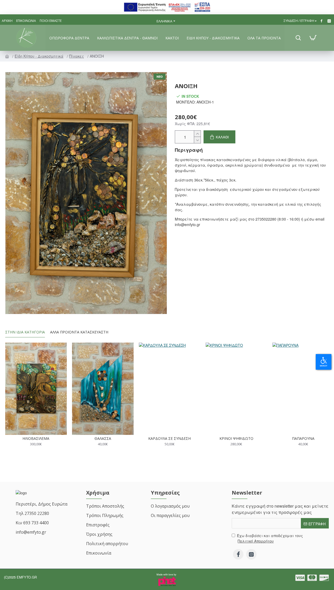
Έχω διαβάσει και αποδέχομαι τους (270, 538)
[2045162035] (238, 554)
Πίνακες (77, 56)
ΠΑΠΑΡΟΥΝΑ (303, 438)
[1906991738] (322, 20)
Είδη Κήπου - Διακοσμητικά (39, 56)
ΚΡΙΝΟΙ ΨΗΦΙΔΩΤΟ (236, 438)
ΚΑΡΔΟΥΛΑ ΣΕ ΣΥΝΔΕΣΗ (169, 438)
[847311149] (324, 577)
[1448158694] (330, 20)
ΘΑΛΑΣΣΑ (102, 438)
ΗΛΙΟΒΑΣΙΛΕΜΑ (35, 438)
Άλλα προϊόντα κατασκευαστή (79, 332)
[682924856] (251, 554)
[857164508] (312, 577)
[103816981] (300, 577)
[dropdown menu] (298, 37)
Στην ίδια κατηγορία (25, 332)
